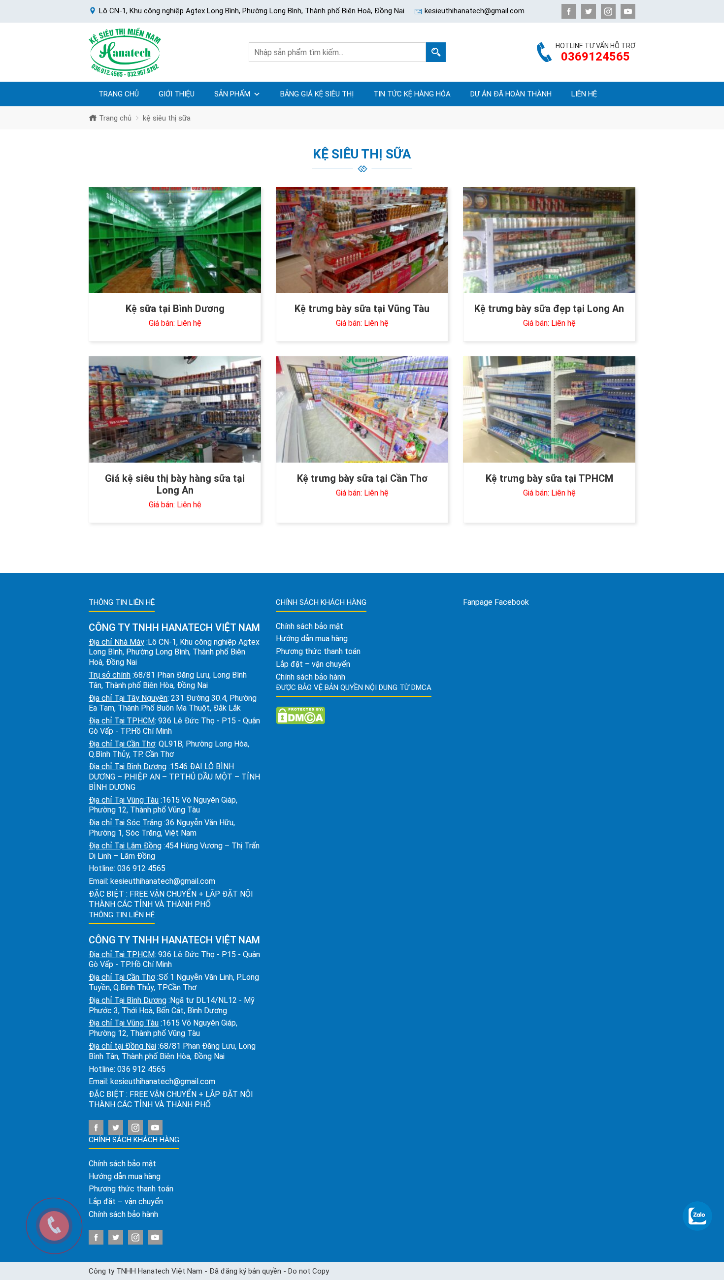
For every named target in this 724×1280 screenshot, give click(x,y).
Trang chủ (119, 94)
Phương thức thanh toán (131, 1188)
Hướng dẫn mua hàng (125, 1176)
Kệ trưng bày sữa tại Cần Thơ (362, 478)
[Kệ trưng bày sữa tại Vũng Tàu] (362, 240)
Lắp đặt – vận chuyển (126, 1201)
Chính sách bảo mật (122, 1163)
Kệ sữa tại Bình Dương (175, 308)
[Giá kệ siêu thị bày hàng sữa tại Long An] (175, 409)
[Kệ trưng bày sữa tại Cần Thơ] (362, 409)
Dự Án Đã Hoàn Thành (511, 94)
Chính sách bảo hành (123, 1214)
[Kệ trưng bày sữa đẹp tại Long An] (549, 240)
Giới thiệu (177, 94)
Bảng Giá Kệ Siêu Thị (317, 94)
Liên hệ (584, 94)
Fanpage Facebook (496, 602)
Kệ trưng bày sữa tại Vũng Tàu (362, 308)
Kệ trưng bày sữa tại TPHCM (549, 478)
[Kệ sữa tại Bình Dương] (175, 240)
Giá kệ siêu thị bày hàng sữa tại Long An (175, 484)
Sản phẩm (232, 94)
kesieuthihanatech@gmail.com (162, 881)
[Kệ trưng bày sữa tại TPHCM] (549, 409)
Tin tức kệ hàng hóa (412, 94)
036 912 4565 (141, 868)
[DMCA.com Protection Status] (300, 714)
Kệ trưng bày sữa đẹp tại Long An (549, 308)
